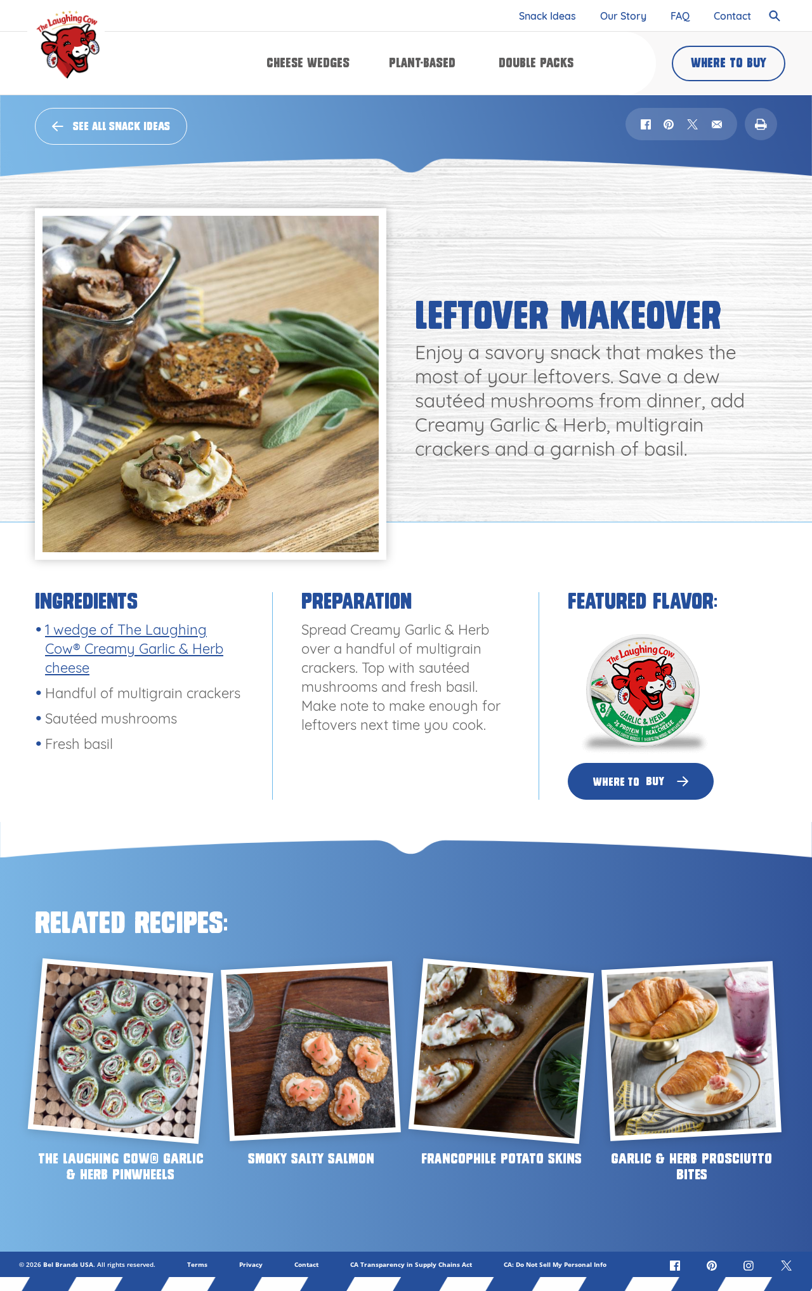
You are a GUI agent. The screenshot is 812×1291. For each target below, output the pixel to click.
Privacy (251, 1265)
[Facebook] (676, 1264)
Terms (197, 1265)
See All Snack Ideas (121, 126)
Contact (732, 16)
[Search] (778, 16)
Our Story (623, 16)
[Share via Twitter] (692, 124)
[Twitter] (786, 1264)
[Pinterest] (713, 1264)
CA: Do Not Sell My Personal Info (555, 1265)
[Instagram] (749, 1264)
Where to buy (728, 63)
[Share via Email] (717, 124)
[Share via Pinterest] (669, 124)
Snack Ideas (547, 16)
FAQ (680, 16)
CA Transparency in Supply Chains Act (411, 1265)
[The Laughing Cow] (66, 44)
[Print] (761, 124)
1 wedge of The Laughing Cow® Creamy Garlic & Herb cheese (134, 649)
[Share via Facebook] (646, 124)
